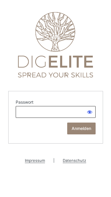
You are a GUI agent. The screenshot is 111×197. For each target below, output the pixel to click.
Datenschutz (74, 160)
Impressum (35, 160)
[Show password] (90, 112)
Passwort (24, 102)
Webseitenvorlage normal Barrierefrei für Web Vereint (55, 45)
